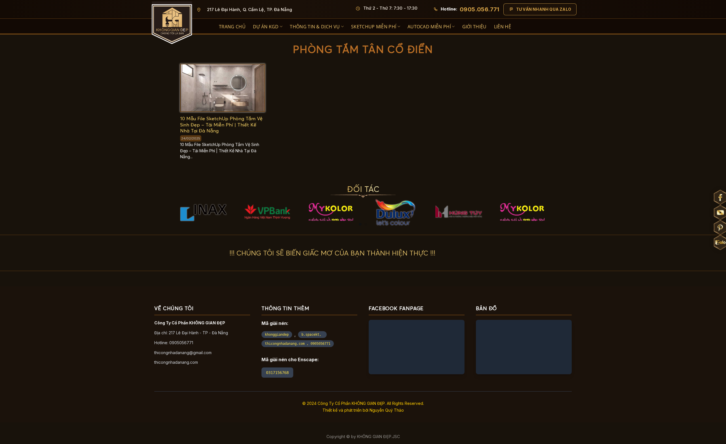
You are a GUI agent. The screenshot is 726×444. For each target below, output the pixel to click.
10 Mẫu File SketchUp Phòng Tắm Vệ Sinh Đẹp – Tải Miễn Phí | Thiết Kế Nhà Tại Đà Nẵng (221, 125)
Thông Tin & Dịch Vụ (315, 27)
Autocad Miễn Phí (429, 27)
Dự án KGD (266, 27)
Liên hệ (502, 27)
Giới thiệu (474, 27)
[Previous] (186, 193)
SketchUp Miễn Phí (373, 27)
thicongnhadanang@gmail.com (183, 352)
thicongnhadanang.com (176, 362)
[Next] (540, 193)
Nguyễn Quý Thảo (387, 410)
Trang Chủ (232, 27)
